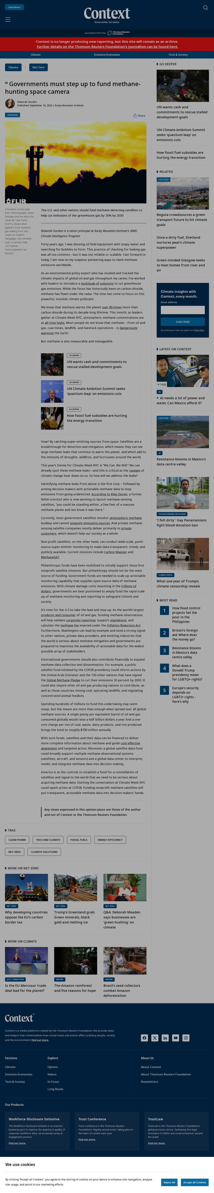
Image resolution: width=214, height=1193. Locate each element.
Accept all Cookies (194, 1182)
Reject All (169, 1182)
